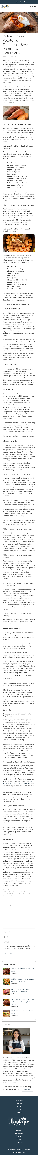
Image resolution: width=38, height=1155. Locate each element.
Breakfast (19, 1103)
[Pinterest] (20, 1)
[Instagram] (16, 1)
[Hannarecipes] (5, 6)
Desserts (7, 889)
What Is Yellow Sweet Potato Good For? (15, 892)
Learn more (27, 1089)
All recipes (19, 1100)
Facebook (19, 1130)
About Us (19, 1149)
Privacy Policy (11, 1149)
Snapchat (19, 1142)
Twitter (19, 1139)
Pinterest (19, 1136)
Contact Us (27, 1149)
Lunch (19, 1109)
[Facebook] (13, 1)
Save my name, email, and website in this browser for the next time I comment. (20, 947)
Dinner (19, 1106)
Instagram (19, 1133)
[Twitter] (24, 1)
